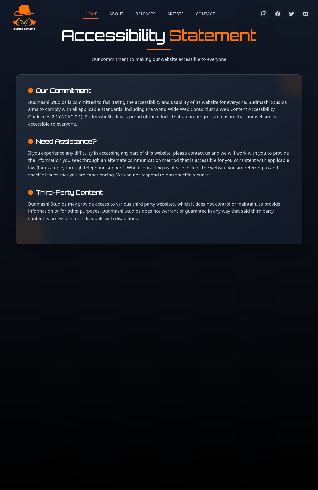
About (116, 14)
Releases (145, 14)
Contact (205, 14)
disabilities (126, 218)
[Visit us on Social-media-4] (305, 14)
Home (90, 14)
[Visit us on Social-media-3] (291, 14)
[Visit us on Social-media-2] (277, 13)
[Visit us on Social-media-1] (263, 13)
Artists (175, 14)
